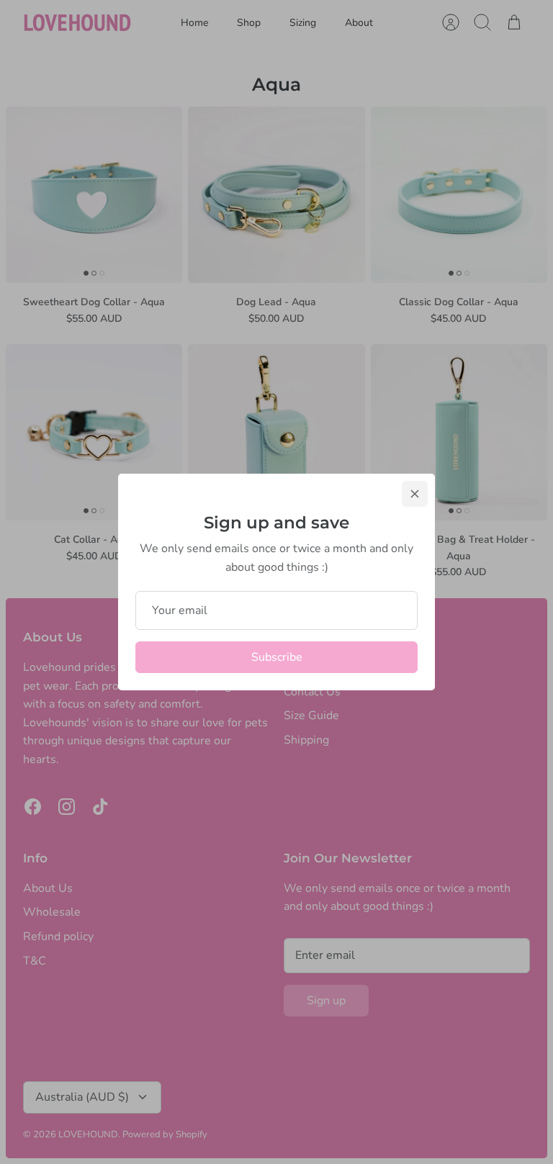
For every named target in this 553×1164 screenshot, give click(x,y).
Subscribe (276, 657)
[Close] (415, 494)
